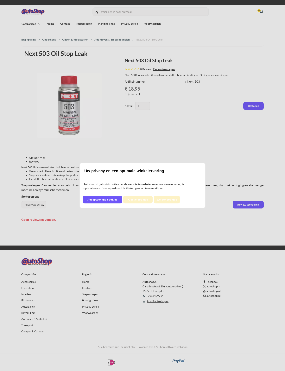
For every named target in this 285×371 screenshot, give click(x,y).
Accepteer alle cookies (102, 199)
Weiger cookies (167, 199)
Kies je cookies (138, 199)
